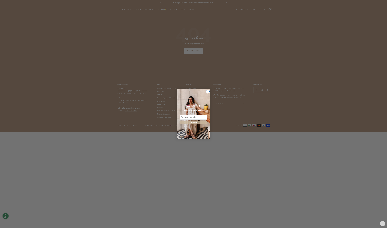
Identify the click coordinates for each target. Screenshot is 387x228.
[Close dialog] (208, 91)
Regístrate (193, 122)
